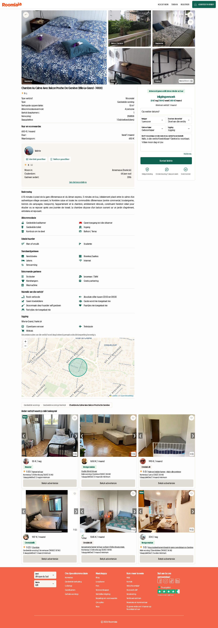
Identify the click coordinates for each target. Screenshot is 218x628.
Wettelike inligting (103, 594)
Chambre (35, 547)
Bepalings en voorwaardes (106, 598)
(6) (32, 165)
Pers (97, 586)
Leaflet (114, 395)
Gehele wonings (71, 594)
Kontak (129, 582)
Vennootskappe (102, 590)
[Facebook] (159, 581)
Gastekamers (70, 590)
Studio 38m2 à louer (89, 471)
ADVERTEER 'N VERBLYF (206, 4)
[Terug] (26, 18)
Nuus (97, 606)
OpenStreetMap (126, 395)
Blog (98, 577)
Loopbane (100, 582)
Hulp (128, 577)
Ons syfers (100, 602)
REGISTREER (185, 4)
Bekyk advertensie (50, 483)
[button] (25, 341)
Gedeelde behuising (73, 582)
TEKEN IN (174, 4)
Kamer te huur (37, 472)
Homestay (69, 577)
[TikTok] (171, 581)
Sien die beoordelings (78, 182)
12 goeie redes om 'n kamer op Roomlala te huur (139, 607)
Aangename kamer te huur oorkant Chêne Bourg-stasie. (103, 547)
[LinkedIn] (177, 581)
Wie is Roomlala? (133, 586)
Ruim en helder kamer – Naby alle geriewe (164, 472)
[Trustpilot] (168, 595)
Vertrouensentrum (134, 598)
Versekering (131, 594)
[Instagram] (165, 581)
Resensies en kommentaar (137, 602)
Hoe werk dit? (132, 590)
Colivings (68, 586)
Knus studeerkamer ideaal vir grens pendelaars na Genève (170, 547)
